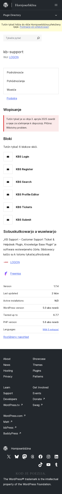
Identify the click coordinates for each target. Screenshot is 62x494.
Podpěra (12, 98)
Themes (37, 364)
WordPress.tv (13, 405)
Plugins (37, 370)
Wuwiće (11, 89)
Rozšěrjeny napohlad (16, 337)
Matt (8, 421)
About (7, 358)
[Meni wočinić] (56, 5)
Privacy (7, 376)
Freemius (15, 273)
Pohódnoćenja (16, 81)
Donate (39, 399)
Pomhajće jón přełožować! (34, 26)
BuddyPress (12, 433)
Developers (10, 399)
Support (8, 393)
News (6, 364)
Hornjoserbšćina (21, 448)
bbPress (10, 427)
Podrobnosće (15, 72)
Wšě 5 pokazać (51, 329)
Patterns (38, 376)
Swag (38, 405)
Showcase (39, 358)
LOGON (14, 57)
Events (37, 393)
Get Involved (41, 387)
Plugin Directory (12, 15)
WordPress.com (14, 415)
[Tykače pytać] (38, 38)
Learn (6, 387)
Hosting (8, 370)
